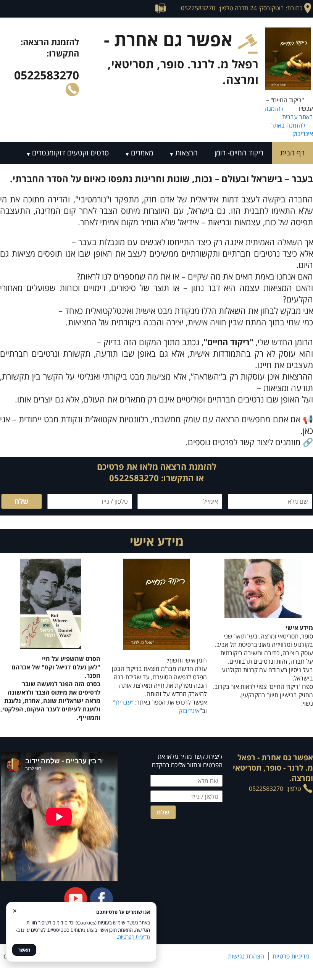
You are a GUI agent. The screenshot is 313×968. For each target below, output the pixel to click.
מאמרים (142, 153)
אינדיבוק (189, 710)
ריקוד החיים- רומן (239, 153)
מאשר (24, 950)
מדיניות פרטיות (291, 956)
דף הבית (292, 153)
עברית (123, 702)
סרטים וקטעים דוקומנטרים (70, 153)
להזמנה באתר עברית (289, 112)
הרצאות (186, 153)
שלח (22, 501)
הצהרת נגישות (246, 956)
